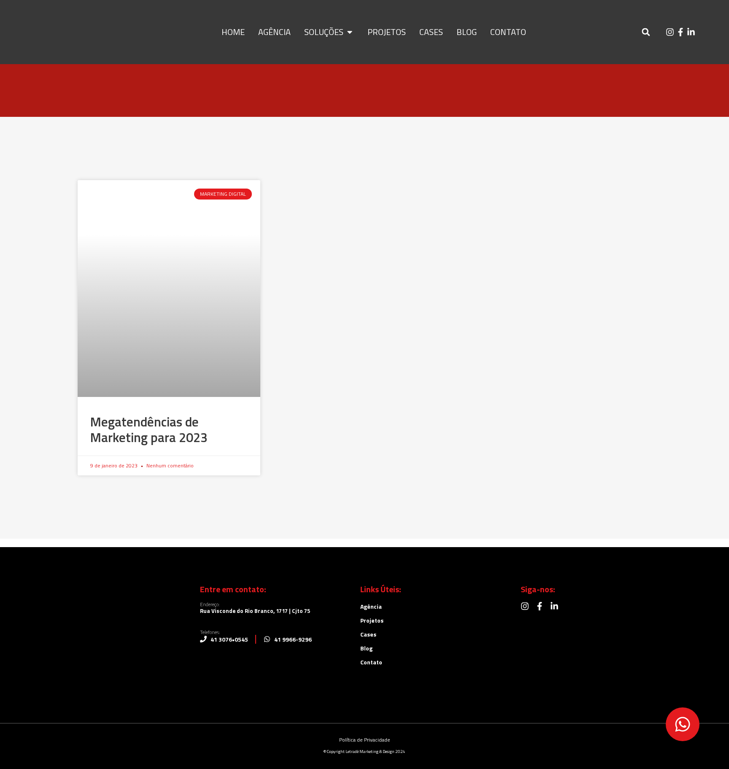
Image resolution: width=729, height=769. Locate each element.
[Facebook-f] (680, 32)
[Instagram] (670, 32)
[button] (645, 32)
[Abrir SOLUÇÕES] (350, 32)
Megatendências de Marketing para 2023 (149, 429)
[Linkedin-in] (691, 32)
